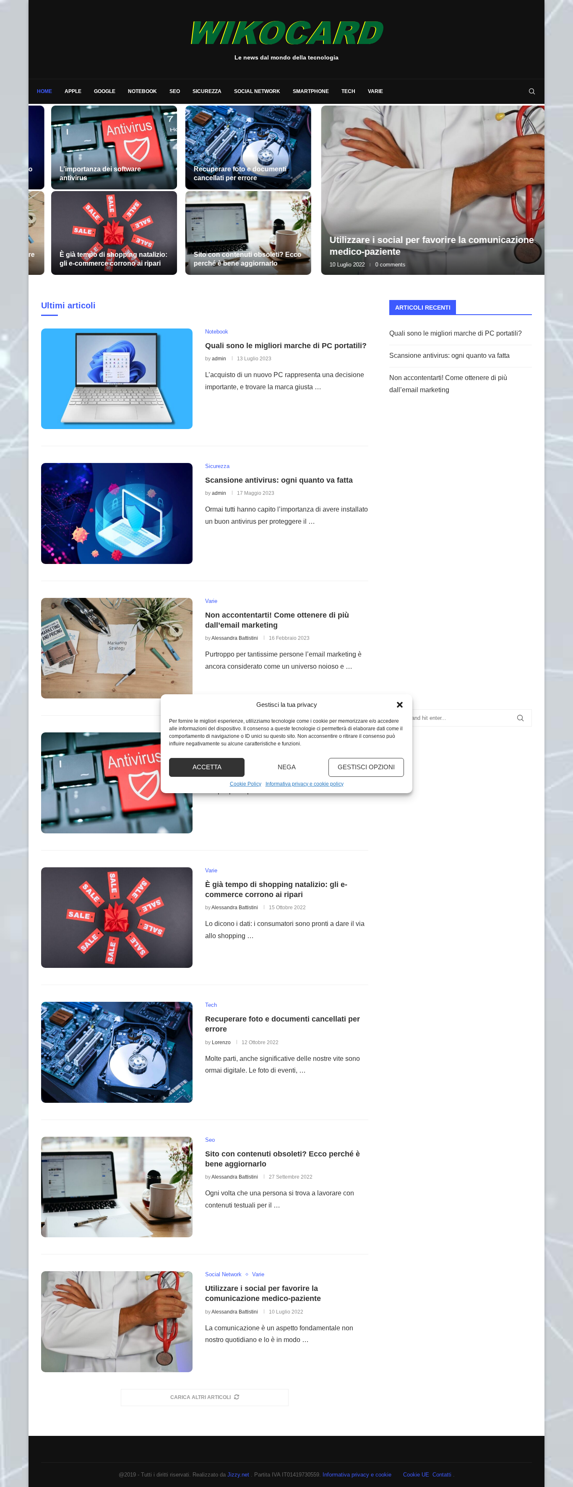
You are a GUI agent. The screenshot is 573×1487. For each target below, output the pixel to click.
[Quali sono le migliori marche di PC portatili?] (117, 378)
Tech (348, 91)
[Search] (532, 91)
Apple (73, 91)
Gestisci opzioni (366, 767)
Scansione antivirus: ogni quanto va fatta (279, 480)
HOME (44, 91)
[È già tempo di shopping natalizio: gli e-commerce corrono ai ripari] (97, 233)
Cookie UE (416, 1474)
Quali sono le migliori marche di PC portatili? (286, 345)
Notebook (142, 91)
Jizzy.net (239, 1474)
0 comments (359, 264)
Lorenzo (221, 1042)
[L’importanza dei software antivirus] (97, 147)
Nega (287, 767)
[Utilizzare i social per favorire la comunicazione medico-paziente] (416, 190)
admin (219, 359)
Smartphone (311, 91)
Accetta (207, 767)
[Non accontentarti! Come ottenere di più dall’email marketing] (117, 648)
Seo (174, 91)
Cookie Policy (245, 784)
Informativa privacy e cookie (358, 1474)
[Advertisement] (452, 562)
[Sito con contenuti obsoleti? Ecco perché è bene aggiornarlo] (225, 233)
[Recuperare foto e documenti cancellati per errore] (225, 147)
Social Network (257, 91)
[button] (400, 705)
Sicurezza (207, 91)
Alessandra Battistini (234, 638)
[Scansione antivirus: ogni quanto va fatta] (117, 513)
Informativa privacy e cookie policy (305, 784)
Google (104, 91)
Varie (375, 91)
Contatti (442, 1474)
